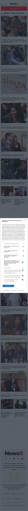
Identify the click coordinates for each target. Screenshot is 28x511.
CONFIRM (8, 285)
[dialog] (14, 255)
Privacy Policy (21, 290)
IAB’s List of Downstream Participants (15, 239)
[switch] (23, 246)
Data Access (14, 290)
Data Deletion (6, 290)
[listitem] (14, 243)
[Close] (25, 220)
